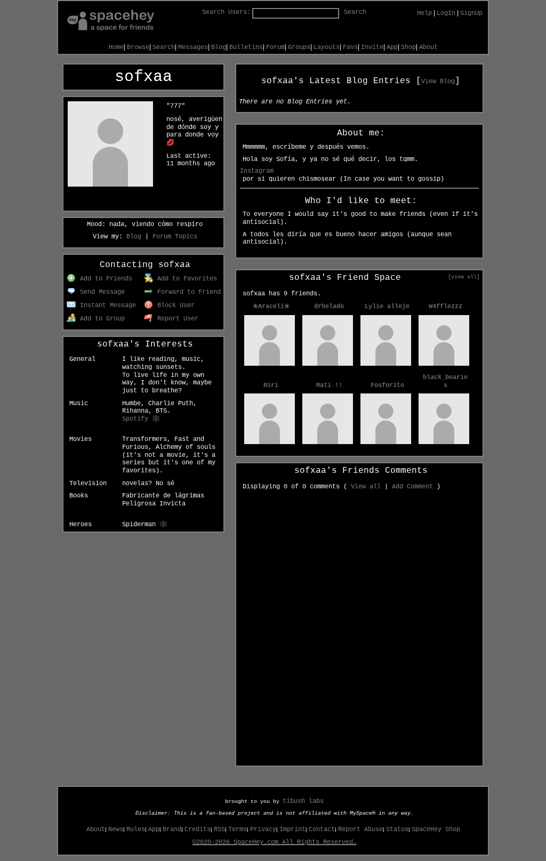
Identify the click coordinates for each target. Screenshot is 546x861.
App (392, 47)
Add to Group (100, 319)
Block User (174, 305)
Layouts (327, 47)
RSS (219, 829)
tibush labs (303, 801)
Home (116, 47)
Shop (408, 47)
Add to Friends (104, 279)
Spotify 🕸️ (141, 419)
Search (355, 12)
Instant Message (106, 305)
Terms (237, 829)
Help (424, 13)
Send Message (100, 292)
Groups (299, 47)
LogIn (446, 13)
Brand (172, 829)
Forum (275, 47)
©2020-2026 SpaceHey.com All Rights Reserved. (274, 842)
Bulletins (246, 47)
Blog (218, 47)
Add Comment (412, 486)
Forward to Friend (187, 292)
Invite (372, 47)
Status (397, 829)
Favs (350, 47)
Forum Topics (174, 236)
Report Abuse (360, 829)
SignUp (471, 13)
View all (366, 486)
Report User (176, 319)
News (115, 829)
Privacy (263, 829)
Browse (138, 47)
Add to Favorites (185, 279)
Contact (322, 829)
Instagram (257, 171)
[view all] (464, 276)
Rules (135, 829)
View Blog (438, 81)
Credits (197, 829)
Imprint (292, 829)
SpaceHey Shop (436, 829)
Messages (193, 47)
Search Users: (226, 12)
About (428, 47)
